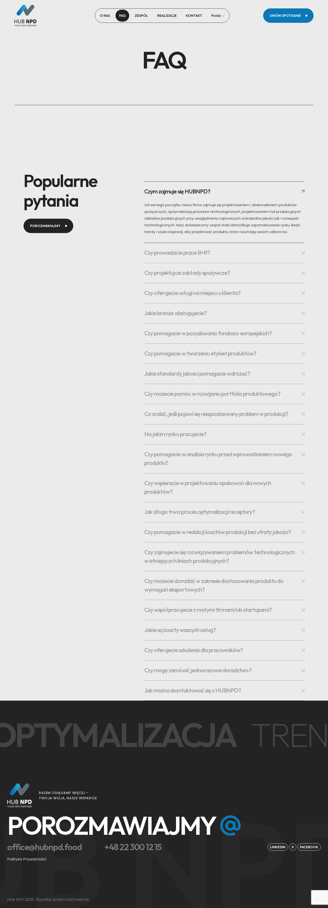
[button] (288, 15)
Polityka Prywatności (26, 859)
